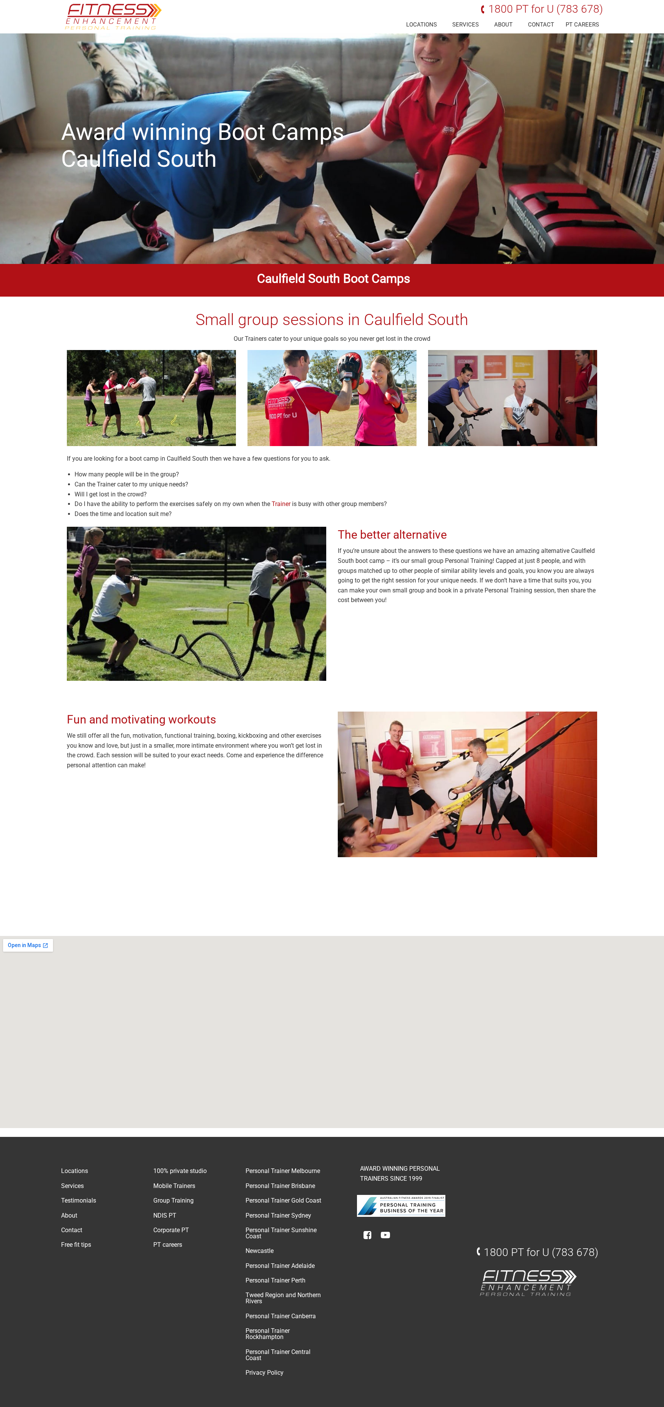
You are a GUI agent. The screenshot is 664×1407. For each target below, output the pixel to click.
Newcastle (260, 1250)
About (503, 25)
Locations (421, 25)
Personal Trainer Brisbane (280, 1186)
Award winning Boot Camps (202, 132)
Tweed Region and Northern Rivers (283, 1298)
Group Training (173, 1200)
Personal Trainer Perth (275, 1280)
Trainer (282, 504)
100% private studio (180, 1171)
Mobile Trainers (174, 1186)
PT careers (582, 25)
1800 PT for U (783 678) (545, 9)
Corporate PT (171, 1230)
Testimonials (78, 1200)
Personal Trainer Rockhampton (268, 1334)
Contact (541, 25)
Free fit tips (76, 1244)
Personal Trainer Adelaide (280, 1265)
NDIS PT (164, 1215)
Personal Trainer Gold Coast (283, 1200)
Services (465, 25)
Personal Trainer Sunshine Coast (281, 1233)
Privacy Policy (265, 1372)
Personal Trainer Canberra (281, 1316)
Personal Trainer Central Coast (278, 1355)
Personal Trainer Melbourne (283, 1171)
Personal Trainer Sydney (278, 1215)
